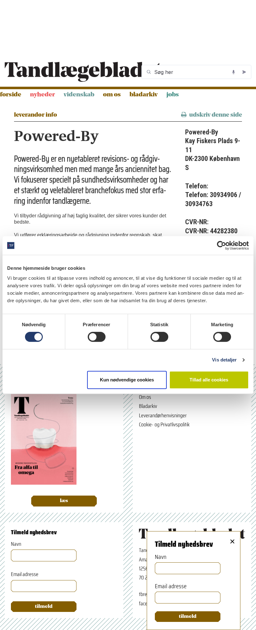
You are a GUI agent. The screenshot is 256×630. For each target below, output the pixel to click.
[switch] (97, 337)
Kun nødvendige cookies (127, 379)
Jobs (172, 95)
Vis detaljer (224, 359)
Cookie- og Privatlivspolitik (164, 424)
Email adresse (24, 574)
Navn (16, 544)
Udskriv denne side (215, 115)
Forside (10, 95)
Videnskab (79, 95)
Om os (112, 95)
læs (64, 500)
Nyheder (42, 95)
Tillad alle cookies (209, 379)
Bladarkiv (144, 95)
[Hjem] (83, 72)
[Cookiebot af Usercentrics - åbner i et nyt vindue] (221, 245)
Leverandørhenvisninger (163, 415)
